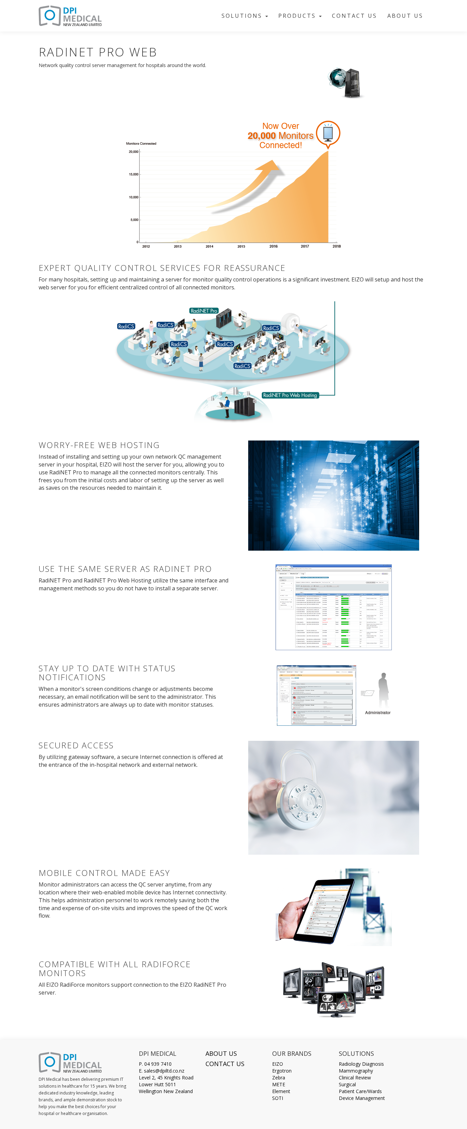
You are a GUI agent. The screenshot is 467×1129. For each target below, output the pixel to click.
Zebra (278, 1077)
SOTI (277, 1098)
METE (278, 1084)
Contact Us (354, 15)
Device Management (362, 1098)
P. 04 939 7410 (155, 1064)
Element (281, 1091)
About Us (405, 15)
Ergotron (282, 1070)
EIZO (277, 1064)
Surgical (347, 1084)
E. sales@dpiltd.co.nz (161, 1070)
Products (298, 15)
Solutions (243, 15)
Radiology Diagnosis (361, 1064)
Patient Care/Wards (360, 1091)
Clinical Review (355, 1077)
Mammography (356, 1070)
